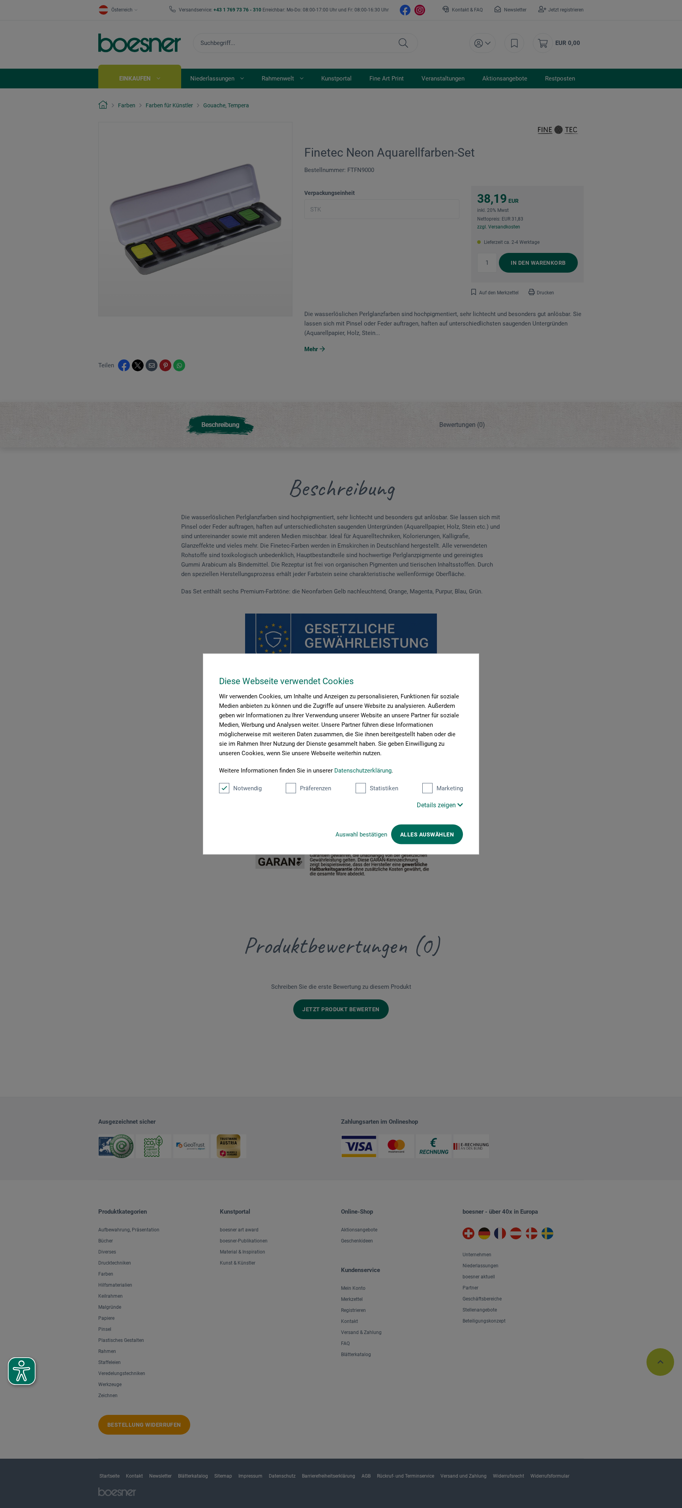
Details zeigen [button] (437, 805)
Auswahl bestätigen (361, 834)
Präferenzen (315, 788)
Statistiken (384, 788)
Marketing (450, 788)
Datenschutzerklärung (363, 770)
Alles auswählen (427, 834)
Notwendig (247, 788)
